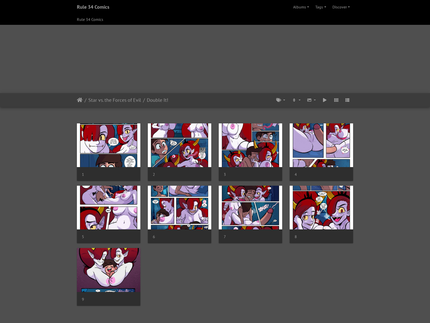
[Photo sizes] (311, 100)
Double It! (157, 100)
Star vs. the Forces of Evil (114, 100)
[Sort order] (296, 100)
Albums (299, 6)
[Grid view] (336, 100)
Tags (319, 6)
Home (80, 100)
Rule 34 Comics (93, 7)
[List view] (347, 100)
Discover (339, 6)
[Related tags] (280, 100)
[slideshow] (324, 100)
